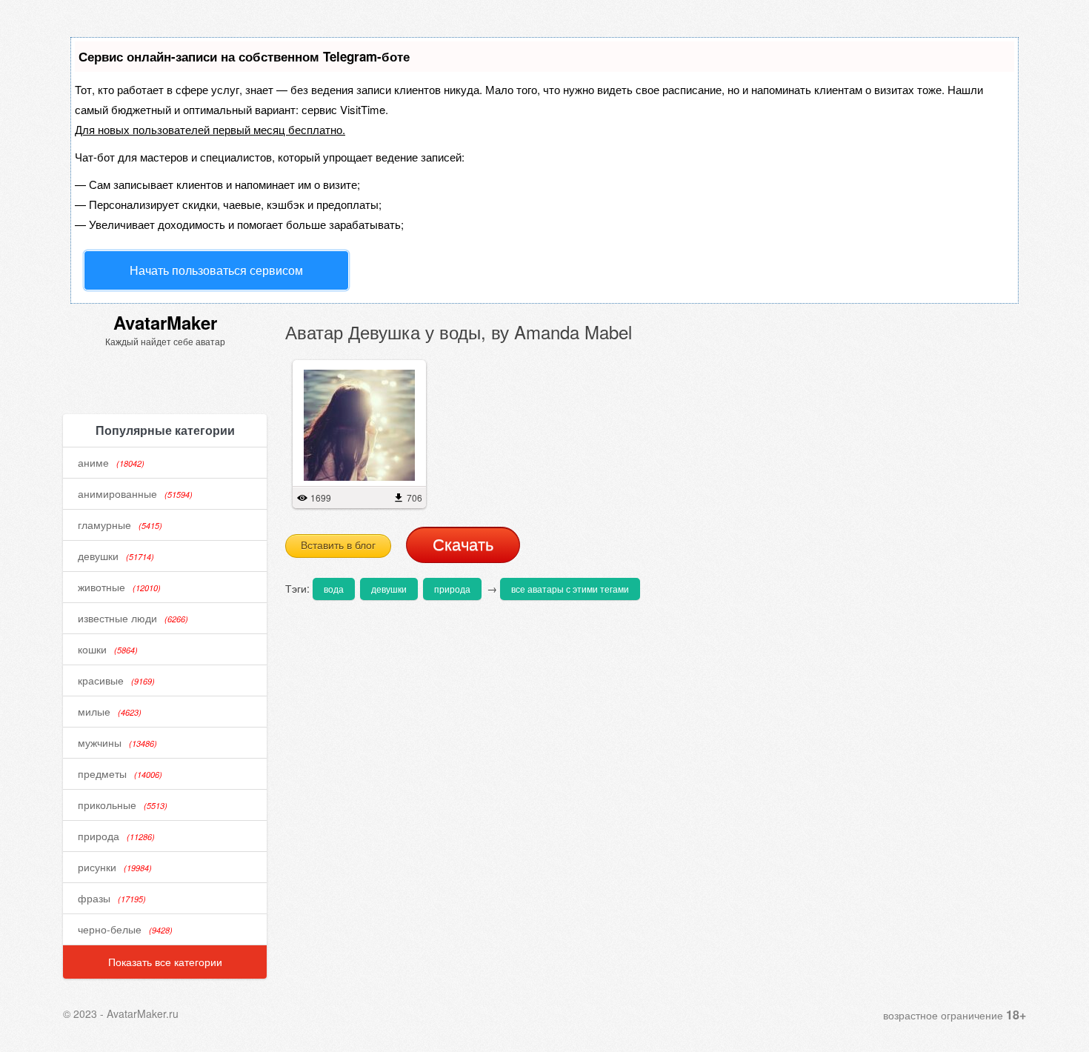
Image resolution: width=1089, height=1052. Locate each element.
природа (116, 835)
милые (109, 711)
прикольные (122, 804)
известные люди (133, 617)
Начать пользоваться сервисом (216, 270)
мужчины (117, 742)
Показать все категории (165, 961)
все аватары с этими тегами (570, 588)
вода (334, 588)
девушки (116, 555)
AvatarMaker (165, 322)
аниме (111, 462)
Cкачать (463, 545)
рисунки (115, 866)
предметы (120, 773)
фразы (112, 897)
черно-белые (125, 929)
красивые (116, 680)
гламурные (120, 524)
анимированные (135, 493)
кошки (108, 649)
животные (119, 586)
